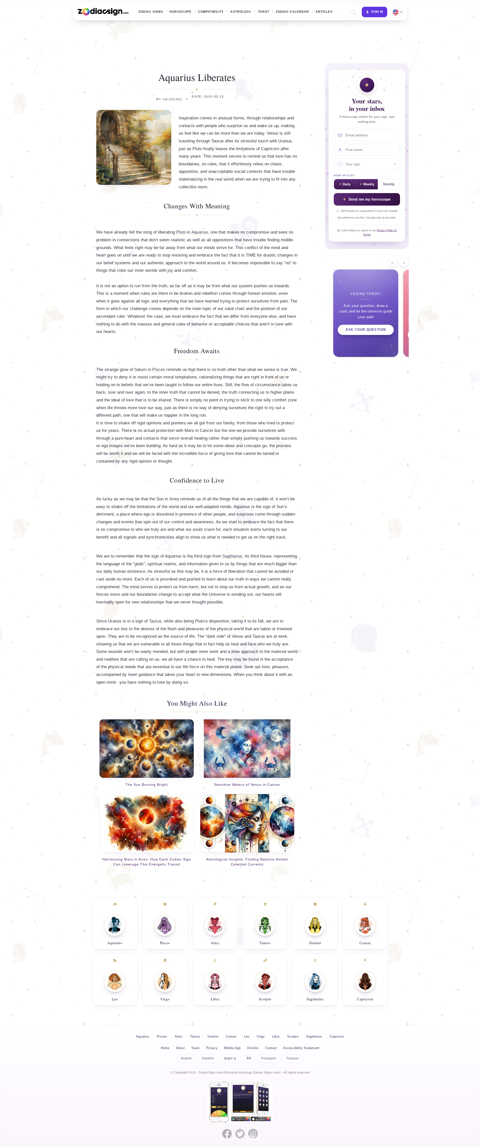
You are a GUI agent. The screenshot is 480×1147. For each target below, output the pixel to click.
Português (268, 1058)
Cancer (365, 942)
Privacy (212, 1048)
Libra (215, 998)
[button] (353, 12)
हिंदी (248, 1058)
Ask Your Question (366, 329)
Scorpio (265, 998)
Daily (346, 184)
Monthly (389, 184)
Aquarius (200, 232)
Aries (174, 499)
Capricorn (365, 998)
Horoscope (180, 11)
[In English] (395, 12)
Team (195, 1048)
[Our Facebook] (227, 1134)
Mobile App (232, 1048)
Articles (324, 11)
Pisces (158, 369)
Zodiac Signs (150, 11)
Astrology (240, 11)
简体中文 (230, 1058)
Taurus (155, 621)
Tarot (263, 11)
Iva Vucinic (172, 99)
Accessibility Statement (301, 1048)
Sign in (377, 11)
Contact (271, 1048)
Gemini (315, 942)
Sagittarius (232, 556)
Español (208, 1058)
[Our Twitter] (240, 1134)
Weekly (368, 184)
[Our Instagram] (253, 1134)
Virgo (165, 998)
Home (165, 1048)
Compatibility (211, 11)
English (186, 1058)
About (180, 1048)
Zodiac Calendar (292, 11)
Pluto (181, 232)
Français (292, 1058)
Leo (115, 998)
